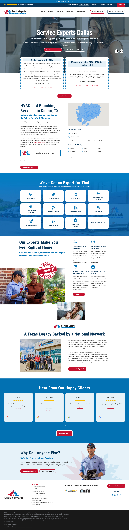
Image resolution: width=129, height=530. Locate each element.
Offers (110, 4)
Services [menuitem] (42, 12)
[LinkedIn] (117, 495)
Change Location (84, 4)
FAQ (95, 4)
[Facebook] (112, 495)
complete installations (39, 142)
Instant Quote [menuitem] (81, 12)
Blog (81, 485)
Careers (103, 4)
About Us (77, 294)
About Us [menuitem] (50, 12)
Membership (87, 485)
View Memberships (47, 471)
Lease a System (96, 12)
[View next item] (69, 426)
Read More (18, 409)
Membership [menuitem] (70, 12)
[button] (121, 51)
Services (67, 485)
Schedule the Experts (115, 12)
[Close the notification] (125, 1)
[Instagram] (115, 495)
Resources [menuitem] (60, 12)
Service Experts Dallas (72, 4)
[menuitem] (7, 527)
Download (50, 87)
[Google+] (120, 495)
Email (41, 87)
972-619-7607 (121, 4)
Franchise (95, 485)
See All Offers (63, 96)
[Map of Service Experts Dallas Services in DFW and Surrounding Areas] (88, 114)
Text (34, 87)
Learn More (70, 1)
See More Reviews (63, 433)
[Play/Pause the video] (116, 51)
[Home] (15, 12)
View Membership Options (74, 50)
